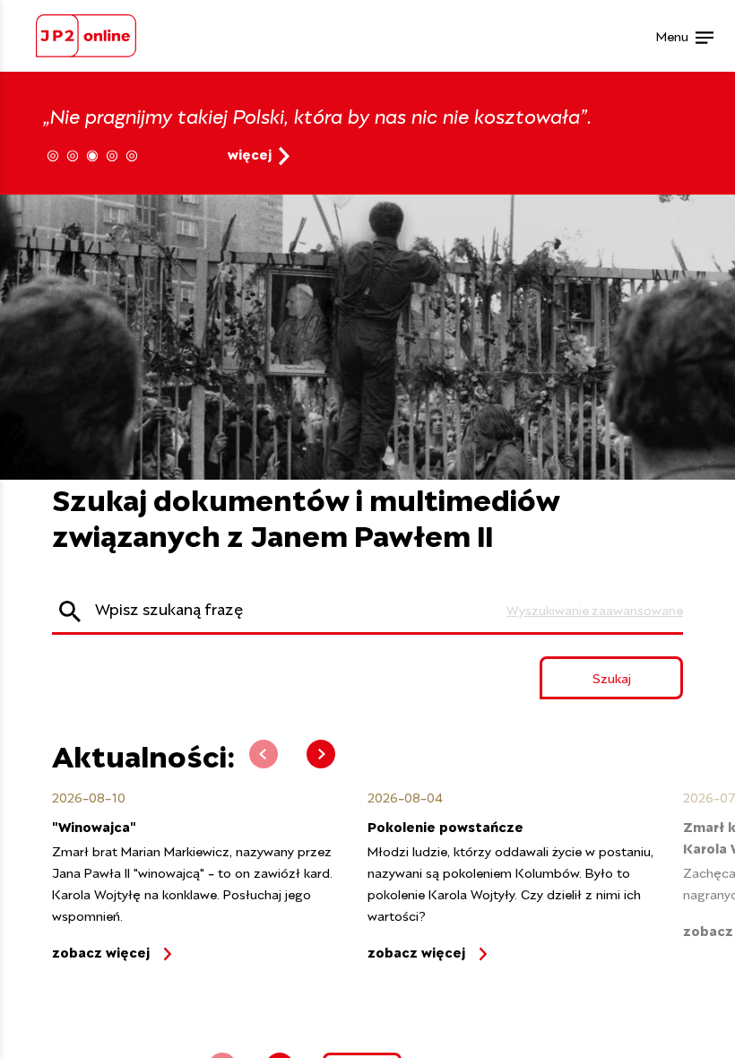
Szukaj (611, 677)
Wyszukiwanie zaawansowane (594, 609)
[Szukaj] (70, 610)
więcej (250, 153)
